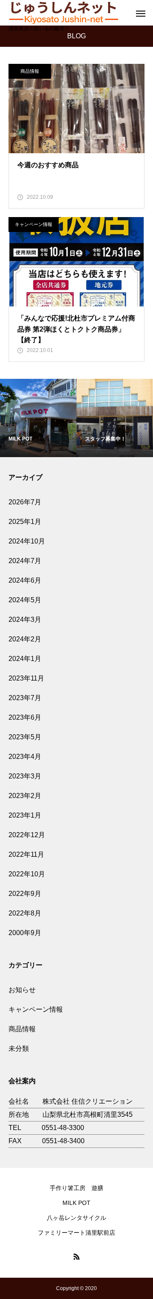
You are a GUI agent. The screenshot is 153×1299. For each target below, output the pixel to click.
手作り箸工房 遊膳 (76, 1188)
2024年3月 (24, 619)
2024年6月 (24, 580)
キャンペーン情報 (33, 224)
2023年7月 (24, 697)
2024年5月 (24, 600)
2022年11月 (26, 854)
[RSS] (76, 1256)
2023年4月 (24, 756)
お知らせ (22, 989)
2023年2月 (24, 795)
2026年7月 (24, 502)
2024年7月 (24, 560)
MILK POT (76, 1202)
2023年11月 (26, 678)
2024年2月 (24, 639)
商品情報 (29, 71)
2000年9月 (24, 932)
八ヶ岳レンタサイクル (76, 1217)
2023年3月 (24, 776)
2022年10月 (26, 874)
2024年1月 (24, 658)
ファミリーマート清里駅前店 (76, 1232)
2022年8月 (24, 913)
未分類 (18, 1048)
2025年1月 (24, 521)
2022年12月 (26, 834)
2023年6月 (24, 717)
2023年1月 (24, 815)
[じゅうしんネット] (63, 12)
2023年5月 (24, 737)
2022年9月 (24, 893)
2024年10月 (26, 541)
